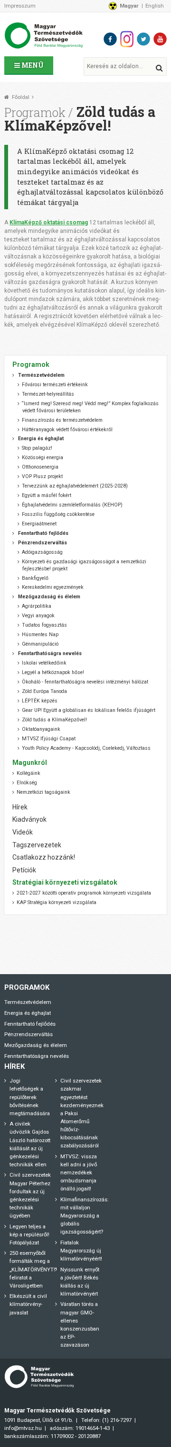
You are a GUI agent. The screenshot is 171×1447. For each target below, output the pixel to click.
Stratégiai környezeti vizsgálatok (64, 882)
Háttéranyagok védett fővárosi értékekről (67, 429)
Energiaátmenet (39, 524)
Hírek (20, 807)
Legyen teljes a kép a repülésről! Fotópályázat (29, 1234)
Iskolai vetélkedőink (44, 663)
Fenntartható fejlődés (30, 1024)
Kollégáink (28, 773)
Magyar (129, 5)
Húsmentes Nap (40, 634)
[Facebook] (110, 39)
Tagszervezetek (36, 845)
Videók (22, 832)
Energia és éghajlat (27, 1013)
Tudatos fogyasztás (44, 625)
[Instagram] (126, 39)
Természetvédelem (27, 1002)
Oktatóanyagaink (41, 729)
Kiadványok (29, 819)
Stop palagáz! (37, 448)
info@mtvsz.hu (23, 1428)
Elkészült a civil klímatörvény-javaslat (28, 1304)
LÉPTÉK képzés (39, 701)
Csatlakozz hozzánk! (43, 857)
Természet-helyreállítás (48, 394)
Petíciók (24, 870)
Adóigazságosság (42, 552)
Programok (35, 112)
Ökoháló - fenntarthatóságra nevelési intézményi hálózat (85, 682)
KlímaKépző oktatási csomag (49, 222)
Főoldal (20, 97)
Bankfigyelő (35, 578)
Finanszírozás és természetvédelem (62, 420)
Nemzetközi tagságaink (43, 792)
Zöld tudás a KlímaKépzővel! (54, 720)
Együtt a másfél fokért (46, 495)
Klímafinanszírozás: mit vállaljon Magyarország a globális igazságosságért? (84, 1215)
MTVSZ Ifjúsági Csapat (49, 739)
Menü (32, 65)
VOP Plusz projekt (42, 476)
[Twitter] (143, 39)
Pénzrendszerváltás (28, 1034)
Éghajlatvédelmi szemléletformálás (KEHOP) (72, 505)
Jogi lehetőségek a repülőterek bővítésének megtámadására (30, 1096)
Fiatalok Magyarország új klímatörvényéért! (81, 1250)
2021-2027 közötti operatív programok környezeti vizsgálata (84, 893)
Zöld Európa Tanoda (44, 691)
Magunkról (29, 762)
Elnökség (27, 783)
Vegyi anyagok (38, 616)
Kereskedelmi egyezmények (53, 587)
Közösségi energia (42, 457)
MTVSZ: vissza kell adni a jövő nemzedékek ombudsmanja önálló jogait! (78, 1172)
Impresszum (20, 5)
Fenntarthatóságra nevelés (36, 1056)
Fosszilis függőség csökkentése (58, 514)
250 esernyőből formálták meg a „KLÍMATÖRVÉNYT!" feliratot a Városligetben (33, 1269)
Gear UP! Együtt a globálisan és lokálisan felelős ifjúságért (88, 710)
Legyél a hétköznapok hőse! (53, 672)
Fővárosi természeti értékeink (55, 385)
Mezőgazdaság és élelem (35, 1045)
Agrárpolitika (36, 606)
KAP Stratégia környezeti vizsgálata (56, 902)
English (154, 5)
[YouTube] (160, 39)
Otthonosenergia (40, 467)
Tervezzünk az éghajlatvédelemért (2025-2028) (75, 486)
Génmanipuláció (40, 644)
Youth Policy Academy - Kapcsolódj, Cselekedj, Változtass (86, 748)
